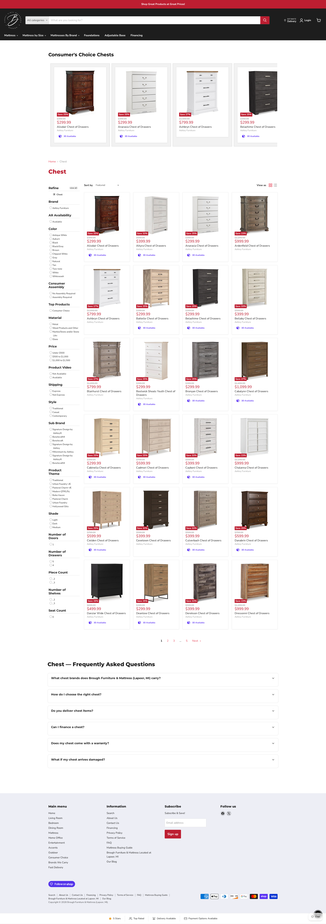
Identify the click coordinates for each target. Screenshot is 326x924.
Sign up (172, 834)
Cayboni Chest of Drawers (201, 468)
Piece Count (58, 572)
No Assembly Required (63, 293)
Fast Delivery (55, 867)
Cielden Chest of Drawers (103, 540)
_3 (53, 582)
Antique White (59, 235)
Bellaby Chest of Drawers (250, 318)
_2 (53, 578)
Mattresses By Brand (64, 35)
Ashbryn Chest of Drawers (195, 127)
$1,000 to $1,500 (61, 360)
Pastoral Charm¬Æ (61, 487)
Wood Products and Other (65, 328)
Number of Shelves (57, 591)
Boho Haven (58, 495)
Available (57, 221)
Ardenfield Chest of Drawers (252, 246)
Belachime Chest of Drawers (257, 127)
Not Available (59, 373)
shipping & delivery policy (233, 719)
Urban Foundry (59, 502)
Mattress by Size (33, 35)
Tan (54, 265)
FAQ (109, 842)
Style (52, 402)
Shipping (55, 385)
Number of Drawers (57, 553)
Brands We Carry (58, 862)
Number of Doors (57, 536)
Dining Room (55, 828)
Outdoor (53, 852)
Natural (56, 261)
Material (55, 318)
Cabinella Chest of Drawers (104, 468)
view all (73, 188)
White (55, 272)
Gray (54, 257)
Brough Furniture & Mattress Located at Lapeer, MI (73, 898)
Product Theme (55, 472)
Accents (53, 847)
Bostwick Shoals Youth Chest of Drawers (155, 393)
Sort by (88, 185)
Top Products (59, 304)
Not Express (58, 394)
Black (55, 242)
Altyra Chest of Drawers (151, 246)
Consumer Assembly (57, 285)
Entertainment (56, 842)
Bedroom (53, 823)
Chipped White (60, 253)
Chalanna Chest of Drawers (251, 468)
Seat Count (57, 610)
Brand (53, 202)
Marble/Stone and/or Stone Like (65, 333)
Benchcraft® (58, 436)
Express (56, 391)
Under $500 (58, 352)
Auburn (56, 238)
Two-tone (57, 268)
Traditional (57, 408)
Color (53, 229)
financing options (78, 735)
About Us (112, 818)
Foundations (91, 35)
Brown (55, 250)
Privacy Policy (114, 833)
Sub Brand (57, 423)
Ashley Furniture (65, 130)
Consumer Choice (61, 310)
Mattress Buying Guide (119, 847)
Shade (53, 513)
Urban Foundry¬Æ (61, 484)
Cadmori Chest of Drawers (152, 468)
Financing (137, 35)
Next (195, 641)
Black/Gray (58, 246)
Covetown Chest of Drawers (153, 540)
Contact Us (113, 823)
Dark (54, 523)
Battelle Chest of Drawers (152, 318)
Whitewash (58, 276)
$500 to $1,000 (60, 356)
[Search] (264, 20)
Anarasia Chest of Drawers (134, 127)
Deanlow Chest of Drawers (152, 613)
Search (110, 813)
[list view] (275, 185)
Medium (56, 527)
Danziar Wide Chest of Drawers (106, 613)
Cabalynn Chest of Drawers (251, 391)
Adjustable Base (115, 35)
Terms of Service (116, 837)
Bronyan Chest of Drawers (201, 391)
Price (53, 346)
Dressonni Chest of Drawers (252, 613)
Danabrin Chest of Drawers (251, 540)
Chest (59, 194)
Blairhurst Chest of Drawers (104, 391)
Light (55, 519)
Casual (55, 412)
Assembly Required (62, 297)
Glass (55, 339)
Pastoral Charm (60, 499)
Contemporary (59, 416)
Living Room (55, 818)
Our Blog (112, 861)
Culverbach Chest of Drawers (203, 540)
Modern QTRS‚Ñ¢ (61, 491)
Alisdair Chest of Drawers (73, 127)
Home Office (55, 837)
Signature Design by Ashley (62, 446)
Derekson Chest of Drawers (202, 613)
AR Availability (60, 215)
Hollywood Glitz (60, 506)
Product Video (60, 367)
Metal (55, 324)
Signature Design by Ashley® (62, 431)
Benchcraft (57, 440)
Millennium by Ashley (63, 451)
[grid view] (270, 185)
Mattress (10, 35)
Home (52, 161)
